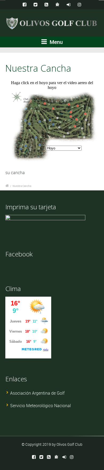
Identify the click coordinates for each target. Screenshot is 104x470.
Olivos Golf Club (69, 444)
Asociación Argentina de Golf (37, 393)
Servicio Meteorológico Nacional (40, 405)
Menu (55, 42)
